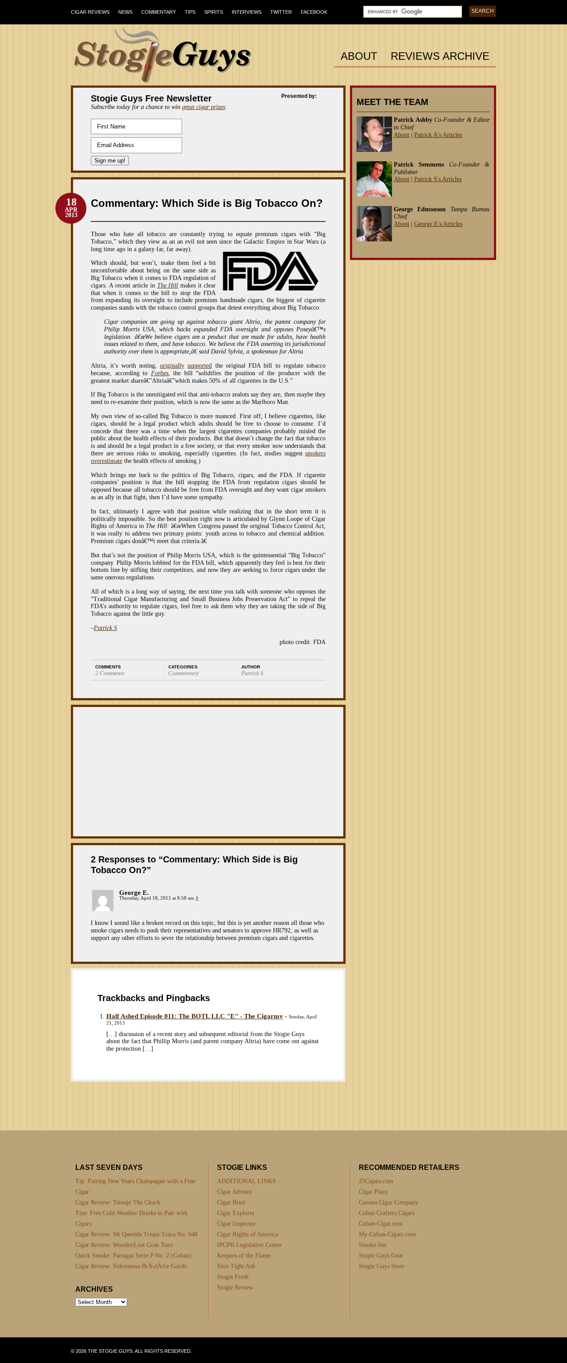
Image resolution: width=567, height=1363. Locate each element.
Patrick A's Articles (438, 135)
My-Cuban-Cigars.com (387, 1234)
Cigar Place (373, 1191)
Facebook (314, 12)
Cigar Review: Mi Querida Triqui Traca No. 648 (136, 1234)
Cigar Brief (231, 1202)
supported (199, 365)
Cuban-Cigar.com (381, 1223)
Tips (190, 12)
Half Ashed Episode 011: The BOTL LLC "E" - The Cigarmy (194, 1016)
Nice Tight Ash (236, 1266)
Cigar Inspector (236, 1223)
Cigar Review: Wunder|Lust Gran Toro (124, 1245)
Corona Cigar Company (388, 1202)
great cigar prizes (203, 107)
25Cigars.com (376, 1181)
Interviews (246, 12)
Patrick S (105, 628)
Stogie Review (235, 1287)
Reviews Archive (440, 56)
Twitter (281, 12)
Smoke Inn (372, 1245)
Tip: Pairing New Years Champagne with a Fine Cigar (135, 1186)
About (359, 56)
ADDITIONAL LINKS (246, 1181)
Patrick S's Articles (438, 179)
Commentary (158, 12)
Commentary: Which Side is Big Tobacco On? (207, 203)
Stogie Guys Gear (381, 1255)
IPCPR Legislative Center (249, 1245)
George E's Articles (438, 224)
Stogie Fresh (233, 1277)
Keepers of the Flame (244, 1255)
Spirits (213, 12)
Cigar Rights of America (247, 1234)
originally (172, 365)
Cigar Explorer (236, 1213)
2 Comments (109, 673)
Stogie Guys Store (381, 1266)
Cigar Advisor (234, 1191)
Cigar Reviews (90, 12)
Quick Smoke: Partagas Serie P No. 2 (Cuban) (133, 1255)
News (125, 12)
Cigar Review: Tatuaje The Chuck (117, 1202)
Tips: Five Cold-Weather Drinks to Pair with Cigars (131, 1218)
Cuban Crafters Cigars (386, 1213)
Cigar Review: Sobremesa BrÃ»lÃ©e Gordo (131, 1266)
